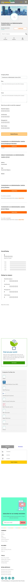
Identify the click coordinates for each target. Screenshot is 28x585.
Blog (2, 536)
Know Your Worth (5, 557)
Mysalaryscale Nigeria (6, 574)
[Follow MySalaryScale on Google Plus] (9, 579)
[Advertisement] (14, 60)
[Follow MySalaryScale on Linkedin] (13, 579)
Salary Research (5, 561)
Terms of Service (5, 539)
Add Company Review (6, 549)
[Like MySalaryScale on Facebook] (2, 579)
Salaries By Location (5, 559)
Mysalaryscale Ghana (6, 571)
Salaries (14, 39)
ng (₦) (21, 2)
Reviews (5, 39)
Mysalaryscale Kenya (6, 572)
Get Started (14, 362)
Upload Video (14, 212)
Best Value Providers (21, 580)
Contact (3, 534)
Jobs (23, 39)
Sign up (3, 551)
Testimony (3, 537)
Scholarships (4, 562)
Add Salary (3, 547)
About (2, 532)
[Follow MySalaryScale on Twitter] (6, 579)
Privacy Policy (4, 541)
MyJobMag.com (7, 580)
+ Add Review (20, 28)
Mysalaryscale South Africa (7, 569)
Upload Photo (14, 190)
